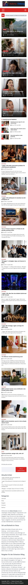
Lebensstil (3, 498)
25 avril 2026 (11, 35)
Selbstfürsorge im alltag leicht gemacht (13, 53)
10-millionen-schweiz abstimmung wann (12, 356)
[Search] (25, 10)
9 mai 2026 (18, 138)
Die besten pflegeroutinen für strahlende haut (13, 112)
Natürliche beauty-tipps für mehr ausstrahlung (18, 122)
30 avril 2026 (11, 55)
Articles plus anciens (6, 464)
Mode (4, 29)
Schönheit (5, 89)
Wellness (5, 51)
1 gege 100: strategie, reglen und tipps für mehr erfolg (12, 326)
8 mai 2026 (18, 131)
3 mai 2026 (10, 75)
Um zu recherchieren (21, 469)
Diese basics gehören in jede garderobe (16, 136)
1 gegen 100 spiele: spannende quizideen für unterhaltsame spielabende (13, 166)
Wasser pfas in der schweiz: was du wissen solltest (18, 129)
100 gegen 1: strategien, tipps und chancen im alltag (13, 261)
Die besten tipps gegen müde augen (12, 73)
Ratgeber (3, 163)
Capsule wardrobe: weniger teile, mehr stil (12, 453)
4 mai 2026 (10, 95)
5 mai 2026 (18, 125)
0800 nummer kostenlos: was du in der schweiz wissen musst (13, 422)
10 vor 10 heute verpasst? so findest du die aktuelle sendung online (12, 229)
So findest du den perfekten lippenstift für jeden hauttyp (13, 92)
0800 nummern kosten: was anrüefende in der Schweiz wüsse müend (13, 389)
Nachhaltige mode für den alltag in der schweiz (13, 32)
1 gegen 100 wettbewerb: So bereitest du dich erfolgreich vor (13, 198)
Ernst (5, 35)
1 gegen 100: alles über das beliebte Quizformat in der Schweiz (13, 294)
